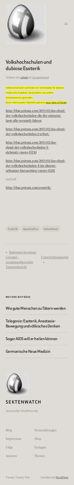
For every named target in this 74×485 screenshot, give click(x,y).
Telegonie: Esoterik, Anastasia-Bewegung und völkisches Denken (33, 324)
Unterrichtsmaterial (54, 257)
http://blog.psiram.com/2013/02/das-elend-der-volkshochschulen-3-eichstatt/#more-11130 (31, 147)
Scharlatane (51, 229)
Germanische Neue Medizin (28, 351)
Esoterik (13, 229)
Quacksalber (30, 229)
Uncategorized (40, 77)
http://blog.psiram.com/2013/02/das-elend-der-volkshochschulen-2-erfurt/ (35, 131)
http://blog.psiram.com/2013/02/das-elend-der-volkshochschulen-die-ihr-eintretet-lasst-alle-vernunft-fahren (35, 115)
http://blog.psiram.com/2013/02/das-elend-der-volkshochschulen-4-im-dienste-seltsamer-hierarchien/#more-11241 (35, 165)
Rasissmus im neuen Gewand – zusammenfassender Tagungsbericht (21, 259)
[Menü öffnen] (66, 24)
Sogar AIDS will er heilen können (31, 338)
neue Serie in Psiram (56, 102)
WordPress (62, 477)
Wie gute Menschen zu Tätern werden (36, 308)
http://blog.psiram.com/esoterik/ (28, 187)
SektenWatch (23, 402)
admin (24, 77)
